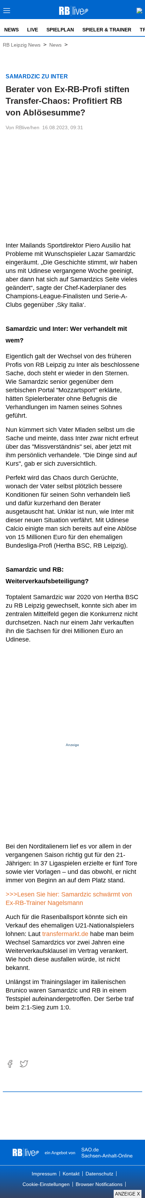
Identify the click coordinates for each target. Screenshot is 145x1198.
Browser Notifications (99, 1184)
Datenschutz (99, 1173)
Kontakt (71, 1173)
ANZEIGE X (127, 1194)
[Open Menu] (7, 13)
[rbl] (26, 1152)
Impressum (44, 1173)
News (11, 29)
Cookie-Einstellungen (46, 1184)
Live (32, 29)
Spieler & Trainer (106, 29)
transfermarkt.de (65, 933)
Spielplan (60, 29)
